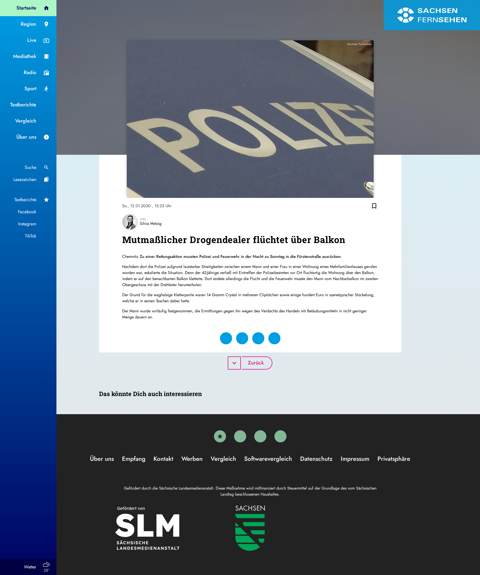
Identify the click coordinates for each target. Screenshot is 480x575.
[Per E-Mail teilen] (274, 338)
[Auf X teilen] (242, 338)
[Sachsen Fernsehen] (432, 15)
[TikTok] (280, 436)
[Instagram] (260, 436)
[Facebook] (240, 436)
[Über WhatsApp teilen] (258, 338)
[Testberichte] (220, 436)
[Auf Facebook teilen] (226, 338)
